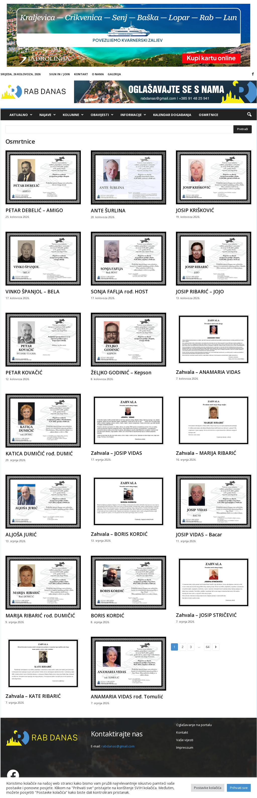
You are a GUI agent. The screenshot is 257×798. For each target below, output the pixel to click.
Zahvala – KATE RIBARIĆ (33, 696)
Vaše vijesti (184, 740)
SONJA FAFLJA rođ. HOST (119, 291)
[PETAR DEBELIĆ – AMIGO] (43, 177)
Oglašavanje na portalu (194, 725)
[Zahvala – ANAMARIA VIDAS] (213, 339)
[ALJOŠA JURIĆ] (43, 502)
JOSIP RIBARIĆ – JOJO (200, 291)
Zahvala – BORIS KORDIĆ (119, 534)
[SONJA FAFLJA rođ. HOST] (128, 259)
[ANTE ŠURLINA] (128, 177)
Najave (45, 114)
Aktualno (19, 114)
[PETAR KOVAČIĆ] (43, 340)
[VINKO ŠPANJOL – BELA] (43, 259)
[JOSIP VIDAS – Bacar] (213, 502)
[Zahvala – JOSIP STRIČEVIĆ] (213, 582)
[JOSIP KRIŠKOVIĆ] (213, 177)
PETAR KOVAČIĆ (24, 372)
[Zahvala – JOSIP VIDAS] (128, 420)
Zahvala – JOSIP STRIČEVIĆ (206, 615)
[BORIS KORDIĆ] (128, 583)
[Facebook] (253, 74)
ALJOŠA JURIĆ (21, 534)
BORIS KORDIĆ (107, 615)
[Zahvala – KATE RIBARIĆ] (43, 663)
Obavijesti (100, 114)
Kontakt (81, 74)
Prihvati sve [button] (239, 787)
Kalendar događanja (172, 114)
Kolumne (71, 114)
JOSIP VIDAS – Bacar (199, 534)
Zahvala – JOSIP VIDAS (116, 453)
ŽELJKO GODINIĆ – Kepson (121, 372)
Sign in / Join (59, 74)
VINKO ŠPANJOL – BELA (32, 291)
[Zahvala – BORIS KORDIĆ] (128, 501)
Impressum (184, 747)
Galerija (114, 74)
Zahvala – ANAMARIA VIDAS (208, 372)
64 (207, 647)
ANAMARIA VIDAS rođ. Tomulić (127, 696)
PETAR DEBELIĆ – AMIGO (34, 210)
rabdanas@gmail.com (118, 746)
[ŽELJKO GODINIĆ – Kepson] (128, 340)
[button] (249, 114)
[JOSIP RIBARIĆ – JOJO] (213, 259)
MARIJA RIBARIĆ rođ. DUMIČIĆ (40, 615)
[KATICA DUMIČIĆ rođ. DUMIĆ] (43, 421)
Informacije (131, 114)
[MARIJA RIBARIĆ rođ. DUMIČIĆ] (43, 583)
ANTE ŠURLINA (108, 210)
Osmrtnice (208, 114)
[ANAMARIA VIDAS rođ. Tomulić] (128, 664)
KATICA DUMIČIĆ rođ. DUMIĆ (39, 453)
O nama (98, 74)
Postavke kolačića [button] (207, 787)
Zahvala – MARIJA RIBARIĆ (206, 453)
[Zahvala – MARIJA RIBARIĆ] (213, 420)
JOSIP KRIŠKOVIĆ (195, 210)
